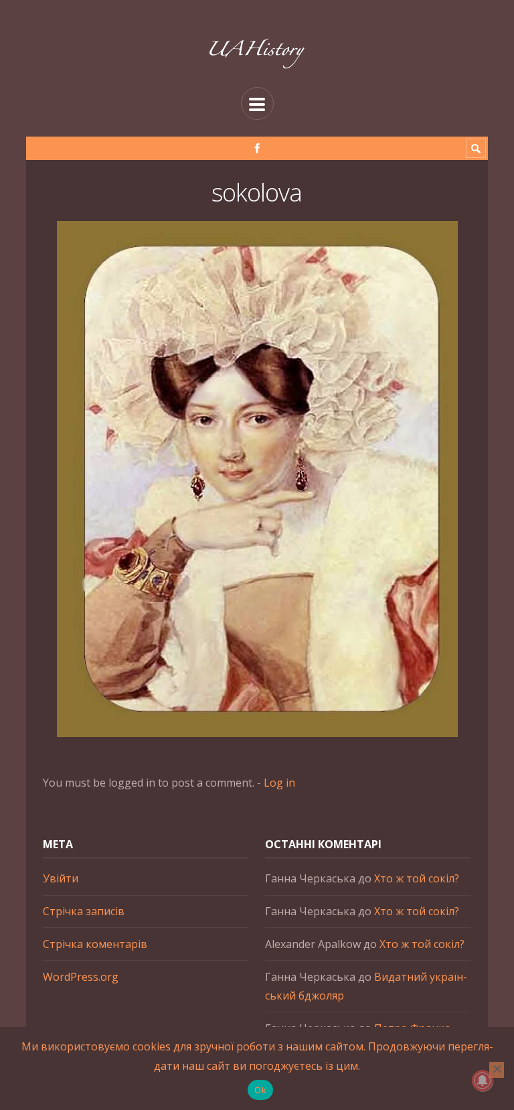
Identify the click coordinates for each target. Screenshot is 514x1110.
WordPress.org (80, 976)
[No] (496, 1070)
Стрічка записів (83, 911)
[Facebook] (257, 148)
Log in (279, 782)
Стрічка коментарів (95, 944)
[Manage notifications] (482, 1080)
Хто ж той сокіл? (416, 878)
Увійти (60, 878)
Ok (260, 1090)
